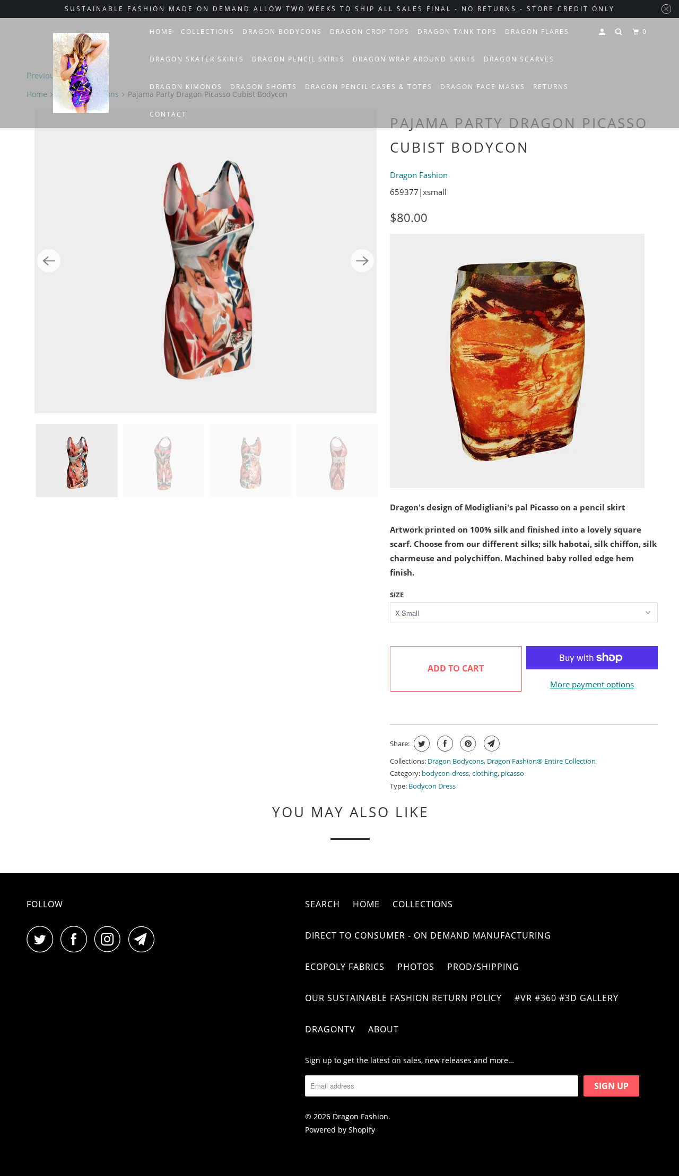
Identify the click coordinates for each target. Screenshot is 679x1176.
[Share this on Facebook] (443, 743)
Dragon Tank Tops (457, 31)
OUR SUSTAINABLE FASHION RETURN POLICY (403, 998)
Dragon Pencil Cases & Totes (368, 86)
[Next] (362, 260)
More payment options (592, 684)
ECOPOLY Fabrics (345, 966)
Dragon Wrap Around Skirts (414, 59)
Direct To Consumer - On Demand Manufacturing (428, 935)
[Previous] (48, 260)
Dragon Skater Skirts (197, 59)
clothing (485, 773)
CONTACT (168, 114)
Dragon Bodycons (282, 31)
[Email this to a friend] (490, 743)
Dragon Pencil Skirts (298, 59)
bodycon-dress (445, 773)
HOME (161, 31)
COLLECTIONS (207, 31)
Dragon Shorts (263, 86)
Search (322, 904)
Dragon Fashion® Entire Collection (541, 761)
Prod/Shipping (483, 966)
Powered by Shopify (340, 1130)
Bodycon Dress (432, 786)
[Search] (619, 32)
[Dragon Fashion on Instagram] (110, 939)
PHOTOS (415, 966)
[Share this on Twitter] (420, 743)
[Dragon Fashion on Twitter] (42, 939)
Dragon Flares (537, 31)
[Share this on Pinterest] (467, 743)
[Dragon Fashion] (81, 73)
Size (397, 594)
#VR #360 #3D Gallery (567, 998)
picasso (512, 773)
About (383, 1029)
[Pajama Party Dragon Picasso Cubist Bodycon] (205, 261)
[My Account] (603, 32)
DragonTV (330, 1029)
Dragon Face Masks (482, 86)
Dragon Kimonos (186, 86)
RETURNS (551, 86)
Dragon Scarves (519, 59)
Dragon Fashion (419, 175)
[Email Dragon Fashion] (144, 939)
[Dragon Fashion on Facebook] (76, 939)
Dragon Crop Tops (370, 31)
